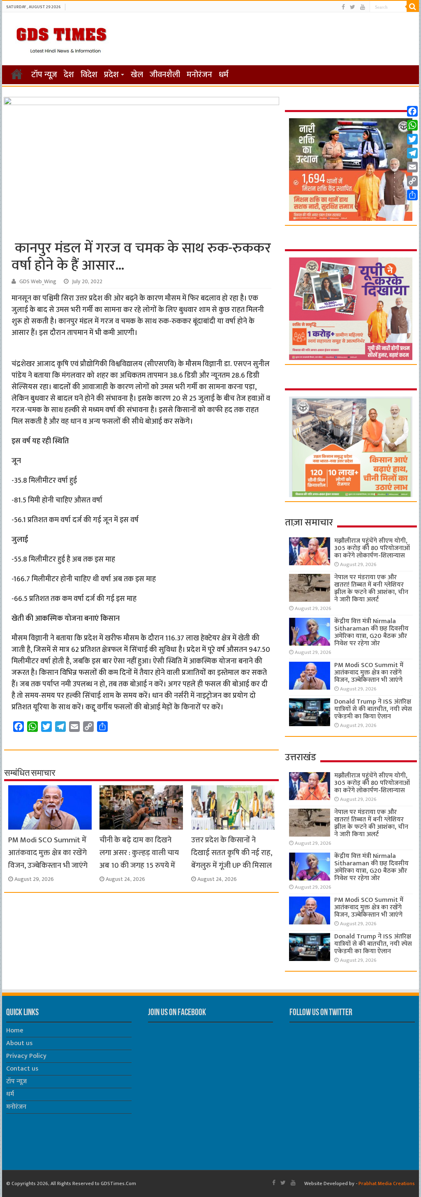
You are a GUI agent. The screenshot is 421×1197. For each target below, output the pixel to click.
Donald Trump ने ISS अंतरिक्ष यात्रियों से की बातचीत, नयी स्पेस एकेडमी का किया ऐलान (373, 709)
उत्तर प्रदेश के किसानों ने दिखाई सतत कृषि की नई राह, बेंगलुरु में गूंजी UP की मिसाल (231, 853)
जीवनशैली (165, 75)
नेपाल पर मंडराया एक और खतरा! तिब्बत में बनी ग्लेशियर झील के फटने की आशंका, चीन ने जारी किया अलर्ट (371, 588)
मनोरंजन (199, 75)
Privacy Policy (26, 1056)
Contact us (22, 1068)
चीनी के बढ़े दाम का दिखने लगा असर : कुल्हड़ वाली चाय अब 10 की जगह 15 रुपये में (139, 853)
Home (14, 1030)
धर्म (224, 75)
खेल (137, 75)
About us (19, 1043)
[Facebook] (343, 7)
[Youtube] (363, 7)
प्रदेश (111, 75)
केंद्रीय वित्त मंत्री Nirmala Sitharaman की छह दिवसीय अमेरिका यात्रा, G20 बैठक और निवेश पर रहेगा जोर (371, 632)
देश (69, 75)
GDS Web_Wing (37, 281)
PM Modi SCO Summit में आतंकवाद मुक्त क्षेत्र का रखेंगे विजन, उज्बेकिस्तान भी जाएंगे (48, 853)
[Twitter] (352, 7)
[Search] (413, 6)
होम (17, 74)
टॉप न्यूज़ (44, 75)
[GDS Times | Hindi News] (61, 38)
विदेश (89, 75)
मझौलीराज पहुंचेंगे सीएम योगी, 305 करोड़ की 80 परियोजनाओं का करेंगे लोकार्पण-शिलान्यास (372, 548)
